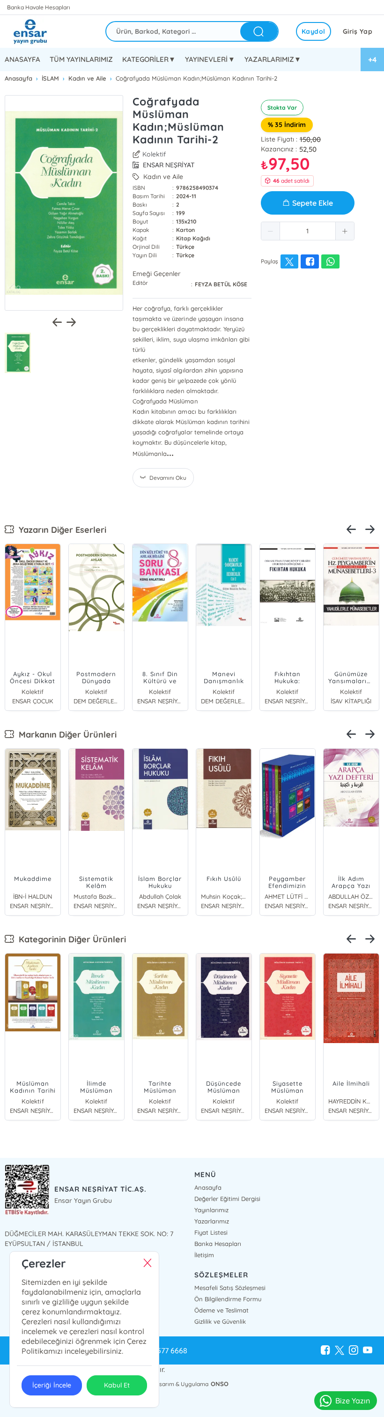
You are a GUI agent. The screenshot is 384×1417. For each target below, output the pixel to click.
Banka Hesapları (217, 1243)
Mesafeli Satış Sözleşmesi (230, 1287)
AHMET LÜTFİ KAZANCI (287, 896)
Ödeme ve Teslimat (221, 1310)
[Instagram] (354, 1350)
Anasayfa (208, 1187)
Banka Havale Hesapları (38, 7)
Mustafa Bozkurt (96, 896)
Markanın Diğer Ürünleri (65, 734)
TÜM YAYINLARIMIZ (81, 59)
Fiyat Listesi (211, 1232)
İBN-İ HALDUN (32, 896)
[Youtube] (368, 1350)
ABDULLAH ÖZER (351, 896)
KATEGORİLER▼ (149, 59)
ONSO (220, 1383)
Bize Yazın (352, 1400)
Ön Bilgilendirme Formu (227, 1299)
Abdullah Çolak (160, 896)
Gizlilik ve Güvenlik (220, 1321)
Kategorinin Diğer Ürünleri (70, 939)
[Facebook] (325, 1350)
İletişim (204, 1255)
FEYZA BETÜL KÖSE (221, 284)
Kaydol (313, 31)
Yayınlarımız (211, 1210)
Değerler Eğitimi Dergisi (227, 1198)
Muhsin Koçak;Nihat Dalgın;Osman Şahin (224, 896)
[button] (270, 231)
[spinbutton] (307, 231)
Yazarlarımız (211, 1221)
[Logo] (37, 31)
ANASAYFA (22, 59)
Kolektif (154, 154)
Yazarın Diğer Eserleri (60, 529)
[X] (339, 1350)
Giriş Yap (358, 31)
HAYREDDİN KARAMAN (351, 1101)
